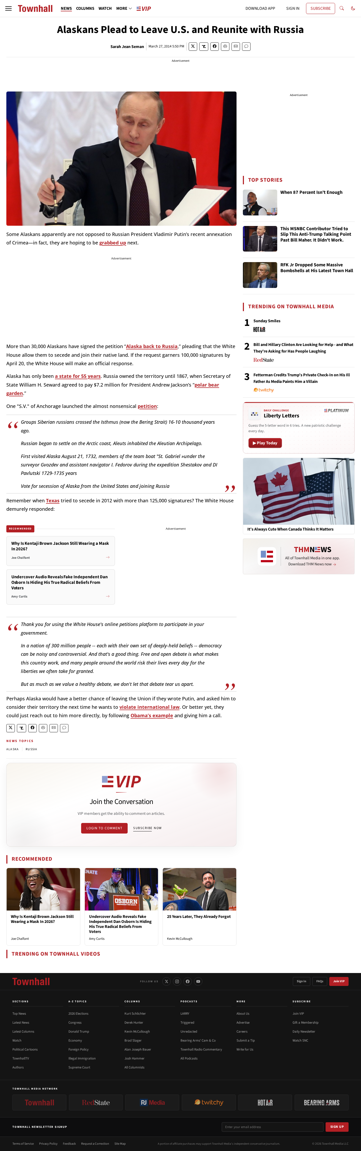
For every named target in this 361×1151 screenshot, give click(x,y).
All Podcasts (189, 1058)
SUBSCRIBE (321, 8)
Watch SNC (300, 1040)
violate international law (149, 707)
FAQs (319, 981)
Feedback (69, 1144)
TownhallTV (20, 1058)
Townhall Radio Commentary (201, 1049)
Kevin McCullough (179, 938)
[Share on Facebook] (214, 46)
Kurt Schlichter (135, 1013)
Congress (74, 1022)
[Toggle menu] (8, 8)
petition (147, 406)
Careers (242, 1031)
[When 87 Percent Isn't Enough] (260, 202)
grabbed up (112, 242)
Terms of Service (23, 1144)
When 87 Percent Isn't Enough (311, 193)
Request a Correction (95, 1144)
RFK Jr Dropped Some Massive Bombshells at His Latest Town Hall (316, 268)
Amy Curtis (96, 938)
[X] (166, 981)
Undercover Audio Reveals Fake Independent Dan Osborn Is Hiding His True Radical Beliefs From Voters (120, 924)
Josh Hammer (134, 1058)
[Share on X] (193, 46)
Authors (18, 1067)
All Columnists (134, 1067)
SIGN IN (292, 8)
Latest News (20, 1022)
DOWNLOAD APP (260, 8)
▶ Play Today (265, 443)
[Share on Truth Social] (204, 46)
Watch (16, 1040)
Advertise (243, 1022)
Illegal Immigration (82, 1058)
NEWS (66, 8)
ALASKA (12, 749)
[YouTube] (198, 981)
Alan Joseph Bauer (137, 1049)
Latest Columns (23, 1031)
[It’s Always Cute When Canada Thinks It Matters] (298, 491)
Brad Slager (133, 1040)
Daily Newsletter (304, 1031)
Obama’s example (152, 715)
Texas (52, 500)
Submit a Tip (246, 1040)
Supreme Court (79, 1067)
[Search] (341, 8)
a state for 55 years (78, 376)
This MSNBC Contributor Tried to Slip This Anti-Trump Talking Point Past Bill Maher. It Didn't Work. (315, 234)
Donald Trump (78, 1031)
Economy (75, 1040)
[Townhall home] (30, 981)
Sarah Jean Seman (127, 47)
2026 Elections (78, 1013)
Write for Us (245, 1049)
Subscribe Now (147, 828)
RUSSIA (31, 749)
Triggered (187, 1022)
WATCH (105, 8)
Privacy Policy (48, 1144)
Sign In (301, 981)
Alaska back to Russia (152, 346)
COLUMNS (85, 8)
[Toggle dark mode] (353, 8)
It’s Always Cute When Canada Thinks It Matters (290, 529)
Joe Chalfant (20, 938)
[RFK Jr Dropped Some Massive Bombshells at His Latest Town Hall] (260, 275)
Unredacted (189, 1031)
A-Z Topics (77, 1001)
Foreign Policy (78, 1049)
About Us (243, 1013)
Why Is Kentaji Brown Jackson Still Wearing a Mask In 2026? (42, 919)
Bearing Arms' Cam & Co (198, 1040)
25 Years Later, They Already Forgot (199, 916)
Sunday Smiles (266, 321)
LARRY (185, 1013)
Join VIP (339, 981)
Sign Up (337, 1126)
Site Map (120, 1144)
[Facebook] (187, 981)
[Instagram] (177, 981)
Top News (19, 1013)
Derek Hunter (133, 1022)
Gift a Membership (305, 1022)
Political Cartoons (25, 1049)
